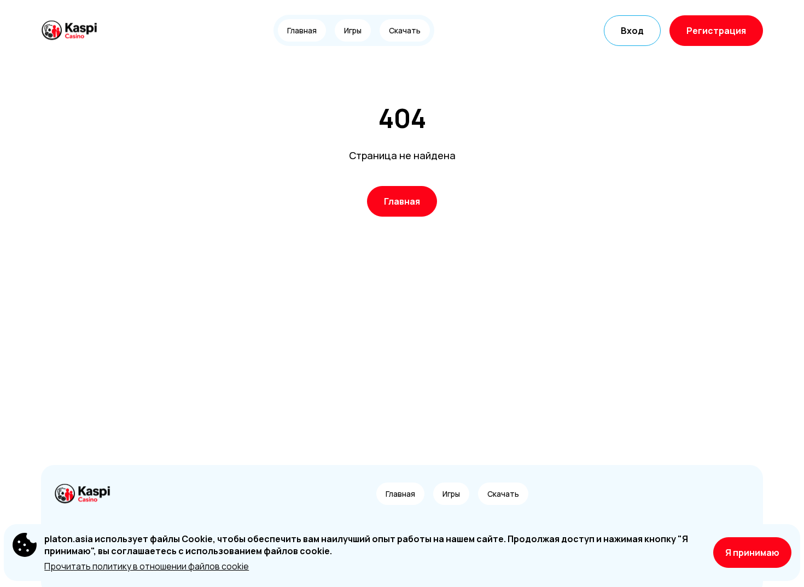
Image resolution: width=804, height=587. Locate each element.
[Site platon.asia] (79, 30)
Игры (353, 30)
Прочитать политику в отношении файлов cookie (146, 566)
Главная (302, 30)
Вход (632, 31)
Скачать (405, 30)
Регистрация (716, 31)
